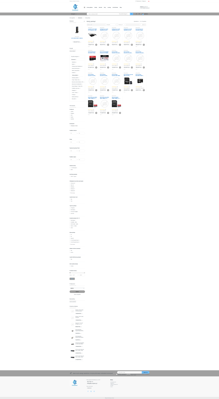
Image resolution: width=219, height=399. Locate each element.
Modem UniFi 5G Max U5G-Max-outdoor (79, 310)
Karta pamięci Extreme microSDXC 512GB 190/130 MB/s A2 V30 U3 (140, 52)
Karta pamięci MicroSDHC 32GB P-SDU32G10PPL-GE (139, 75)
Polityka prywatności (114, 384)
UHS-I (72, 227)
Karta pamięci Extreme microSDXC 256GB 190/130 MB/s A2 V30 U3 (128, 52)
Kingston (72, 113)
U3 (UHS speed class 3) (75, 242)
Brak (71, 169)
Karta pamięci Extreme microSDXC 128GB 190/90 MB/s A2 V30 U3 (116, 52)
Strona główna (90, 7)
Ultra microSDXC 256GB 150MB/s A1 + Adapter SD (116, 98)
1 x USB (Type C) (74, 167)
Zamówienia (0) (113, 382)
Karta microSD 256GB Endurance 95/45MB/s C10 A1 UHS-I (104, 52)
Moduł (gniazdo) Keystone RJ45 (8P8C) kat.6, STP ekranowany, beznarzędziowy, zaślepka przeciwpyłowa (79, 330)
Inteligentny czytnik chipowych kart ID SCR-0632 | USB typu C (104, 30)
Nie (71, 199)
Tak (71, 201)
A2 (71, 236)
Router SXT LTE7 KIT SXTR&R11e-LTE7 (79, 324)
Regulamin (112, 383)
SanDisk (72, 119)
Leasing (109, 7)
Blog (121, 7)
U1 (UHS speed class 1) (75, 240)
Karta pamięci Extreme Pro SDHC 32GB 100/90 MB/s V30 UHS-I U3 (92, 75)
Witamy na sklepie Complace (74, 1)
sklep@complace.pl (146, 7)
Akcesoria (80, 17)
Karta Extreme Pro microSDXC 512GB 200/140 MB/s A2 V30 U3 (92, 52)
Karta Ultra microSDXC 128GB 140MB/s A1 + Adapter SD (92, 98)
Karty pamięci (77, 36)
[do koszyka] (96, 45)
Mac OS (72, 185)
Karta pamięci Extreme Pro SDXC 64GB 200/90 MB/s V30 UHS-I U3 (104, 75)
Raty (105, 7)
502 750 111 (145, 6)
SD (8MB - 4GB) (74, 222)
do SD (72, 252)
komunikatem (128, 374)
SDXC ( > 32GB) (73, 225)
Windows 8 (73, 190)
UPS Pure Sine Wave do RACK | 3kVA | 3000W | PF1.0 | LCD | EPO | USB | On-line (79, 356)
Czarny (72, 266)
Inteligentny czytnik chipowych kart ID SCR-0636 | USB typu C (128, 30)
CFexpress (73, 207)
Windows (72, 186)
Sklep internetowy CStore (109, 397)
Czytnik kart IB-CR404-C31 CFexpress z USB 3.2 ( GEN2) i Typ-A (92, 30)
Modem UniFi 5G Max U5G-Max (79, 317)
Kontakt (100, 7)
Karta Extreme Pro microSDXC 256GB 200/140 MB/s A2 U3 (139, 30)
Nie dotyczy (73, 209)
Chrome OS (73, 183)
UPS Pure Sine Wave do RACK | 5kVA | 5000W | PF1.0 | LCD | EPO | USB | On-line (79, 350)
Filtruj (72, 278)
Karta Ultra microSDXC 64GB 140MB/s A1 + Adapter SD (104, 98)
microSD (72, 213)
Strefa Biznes (115, 7)
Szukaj (95, 7)
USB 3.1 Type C (73, 176)
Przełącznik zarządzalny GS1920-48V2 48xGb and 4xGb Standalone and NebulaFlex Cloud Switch (79, 343)
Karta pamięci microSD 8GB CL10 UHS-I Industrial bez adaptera (128, 75)
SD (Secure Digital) (74, 211)
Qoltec (72, 117)
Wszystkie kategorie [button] (74, 56)
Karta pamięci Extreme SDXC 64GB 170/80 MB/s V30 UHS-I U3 (116, 75)
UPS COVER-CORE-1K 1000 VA (77, 38)
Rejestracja (139, 1)
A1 (71, 234)
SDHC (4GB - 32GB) (74, 224)
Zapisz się (145, 372)
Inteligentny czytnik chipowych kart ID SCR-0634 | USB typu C (116, 30)
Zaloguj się (144, 1)
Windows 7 (73, 188)
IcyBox (72, 111)
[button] (123, 14)
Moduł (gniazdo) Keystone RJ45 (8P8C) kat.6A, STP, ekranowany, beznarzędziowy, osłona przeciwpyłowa (79, 337)
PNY (71, 115)
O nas (111, 386)
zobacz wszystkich (77, 294)
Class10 (72, 238)
